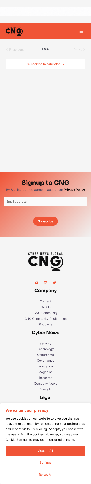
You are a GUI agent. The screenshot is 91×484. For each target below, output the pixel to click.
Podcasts (45, 324)
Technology (45, 349)
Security (45, 343)
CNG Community (46, 313)
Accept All (45, 450)
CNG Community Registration (46, 318)
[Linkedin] (45, 282)
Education (45, 366)
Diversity (45, 389)
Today (45, 48)
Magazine (45, 372)
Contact (45, 301)
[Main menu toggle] (81, 31)
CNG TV (45, 307)
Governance (45, 360)
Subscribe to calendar (43, 64)
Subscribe (45, 221)
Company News (45, 383)
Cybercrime (45, 355)
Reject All (45, 474)
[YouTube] (36, 282)
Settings (45, 462)
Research (45, 378)
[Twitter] (54, 282)
